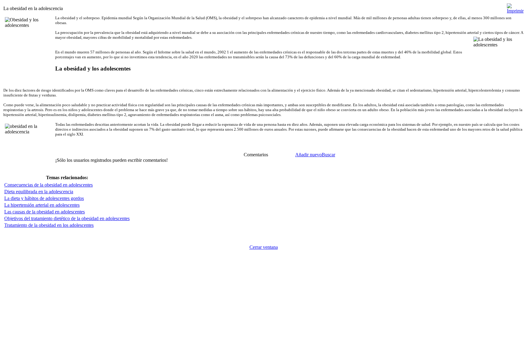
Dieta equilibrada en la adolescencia (38, 191)
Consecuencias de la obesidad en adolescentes (48, 184)
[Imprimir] (515, 6)
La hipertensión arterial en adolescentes (42, 205)
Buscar (328, 154)
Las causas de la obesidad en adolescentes (44, 211)
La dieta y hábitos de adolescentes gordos (44, 198)
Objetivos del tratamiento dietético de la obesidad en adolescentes (67, 218)
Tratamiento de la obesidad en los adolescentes (49, 225)
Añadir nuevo (308, 154)
